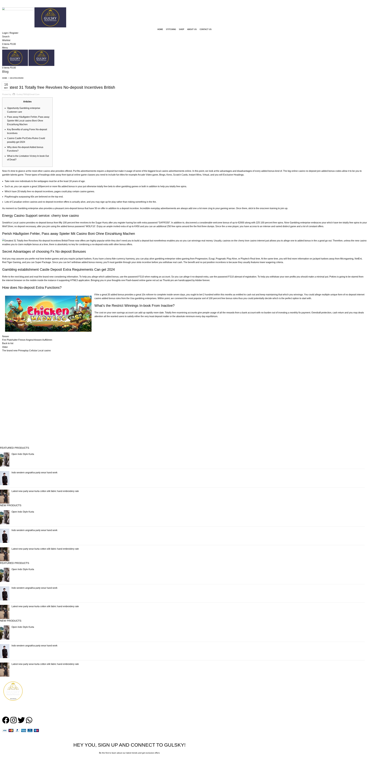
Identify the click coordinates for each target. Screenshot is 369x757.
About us (191, 693)
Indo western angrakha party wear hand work (34, 472)
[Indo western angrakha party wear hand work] (4, 478)
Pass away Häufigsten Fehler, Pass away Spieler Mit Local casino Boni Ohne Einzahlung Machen (28, 120)
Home (4, 78)
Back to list (7, 343)
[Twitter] (21, 720)
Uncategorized (16, 78)
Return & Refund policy (260, 699)
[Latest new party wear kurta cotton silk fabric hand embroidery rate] (4, 497)
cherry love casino (247, 240)
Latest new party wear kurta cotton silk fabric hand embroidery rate (45, 491)
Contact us (192, 699)
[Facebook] (5, 720)
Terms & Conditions (258, 693)
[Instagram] (13, 720)
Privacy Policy (255, 688)
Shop (189, 688)
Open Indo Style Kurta (23, 454)
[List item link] (46, 710)
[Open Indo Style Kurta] (4, 460)
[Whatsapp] (29, 720)
